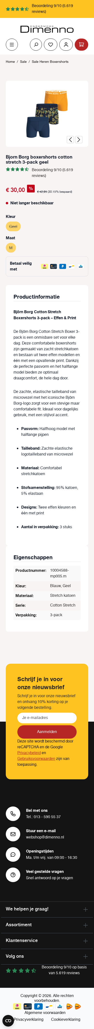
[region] (47, 114)
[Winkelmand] (81, 45)
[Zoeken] (36, 45)
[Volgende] (78, 139)
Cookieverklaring (65, 1020)
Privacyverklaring (28, 1020)
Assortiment (19, 924)
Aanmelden (47, 732)
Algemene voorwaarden (45, 1013)
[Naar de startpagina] (47, 29)
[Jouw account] (66, 45)
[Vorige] (70, 139)
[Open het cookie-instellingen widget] (8, 1021)
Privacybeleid (29, 753)
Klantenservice (22, 940)
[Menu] (12, 45)
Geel (15, 227)
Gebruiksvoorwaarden (36, 759)
